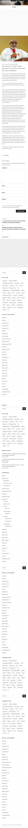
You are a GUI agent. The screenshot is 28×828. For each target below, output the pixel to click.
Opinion (4, 365)
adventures (4, 323)
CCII (17, 285)
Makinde (21, 295)
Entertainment (12, 288)
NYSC (4, 300)
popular (13, 305)
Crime (20, 285)
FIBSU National (6, 290)
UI (8, 309)
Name (3, 185)
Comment (4, 168)
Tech (14, 307)
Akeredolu (17, 283)
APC (22, 283)
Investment (4, 357)
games (3, 352)
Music (14, 297)
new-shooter (7, 511)
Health (4, 292)
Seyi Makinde (20, 305)
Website (4, 199)
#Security (5, 280)
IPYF (13, 292)
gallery (23, 290)
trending (4, 389)
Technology (20, 307)
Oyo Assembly (13, 302)
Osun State (5, 302)
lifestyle (4, 360)
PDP (4, 305)
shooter (4, 373)
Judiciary (18, 292)
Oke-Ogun (13, 300)
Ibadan (8, 292)
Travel (3, 386)
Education (5, 288)
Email (3, 192)
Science (4, 370)
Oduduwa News (9, 2)
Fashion (4, 346)
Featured (6, 155)
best (5, 506)
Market (4, 297)
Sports (4, 307)
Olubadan (19, 300)
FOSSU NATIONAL (15, 290)
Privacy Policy (5, 824)
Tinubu (4, 309)
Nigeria (23, 297)
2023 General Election (8, 283)
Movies (9, 297)
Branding (4, 333)
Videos (3, 394)
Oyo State (20, 302)
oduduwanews (14, 64)
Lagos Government (7, 295)
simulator (4, 375)
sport (3, 378)
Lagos (23, 292)
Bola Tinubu (5, 285)
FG (18, 288)
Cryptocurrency (5, 338)
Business (12, 285)
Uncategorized (5, 391)
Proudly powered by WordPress (15, 824)
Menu (14, 7)
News (18, 297)
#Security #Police (13, 280)
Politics (8, 305)
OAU (8, 300)
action (3, 317)
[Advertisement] (14, 22)
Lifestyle (15, 295)
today (5, 516)
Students (9, 307)
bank (3, 330)
